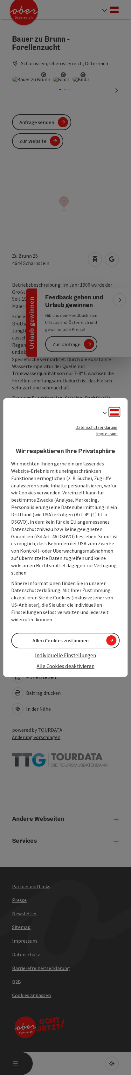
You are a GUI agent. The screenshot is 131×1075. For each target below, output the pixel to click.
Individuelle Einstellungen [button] (65, 655)
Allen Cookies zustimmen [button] (60, 640)
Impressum (107, 433)
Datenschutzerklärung (97, 427)
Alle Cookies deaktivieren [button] (65, 666)
